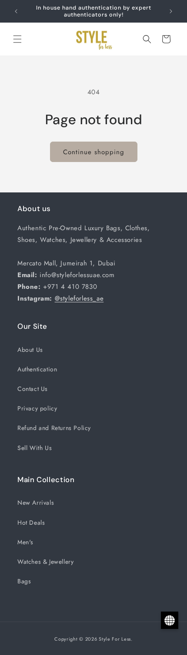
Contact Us (32, 388)
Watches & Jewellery (45, 561)
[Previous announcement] (16, 11)
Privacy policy (37, 408)
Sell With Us (34, 447)
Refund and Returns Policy (54, 427)
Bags (24, 581)
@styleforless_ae (79, 298)
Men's (25, 542)
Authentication (37, 369)
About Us (30, 349)
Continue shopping (93, 152)
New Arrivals (35, 502)
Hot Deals (31, 522)
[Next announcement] (170, 11)
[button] (17, 39)
